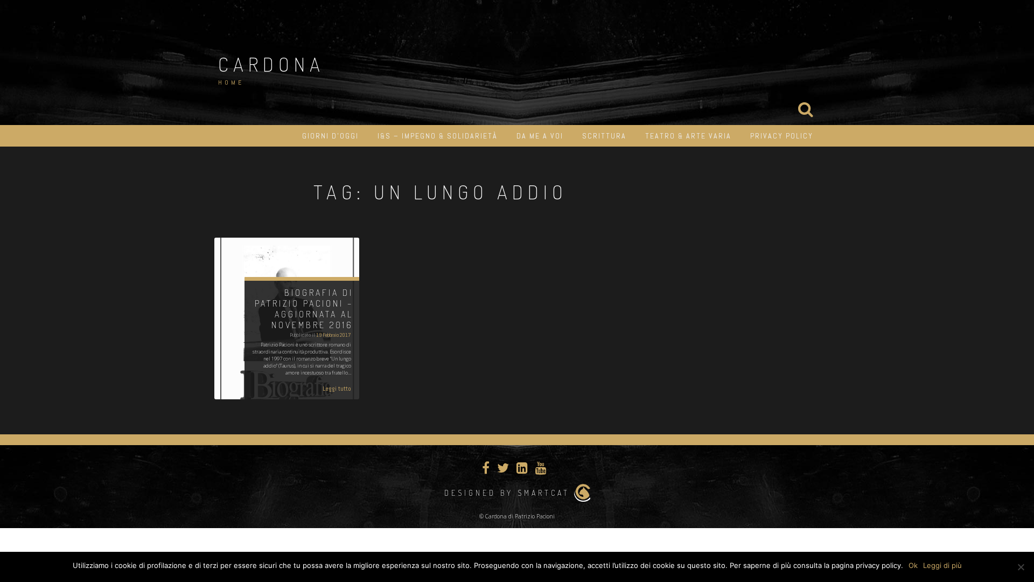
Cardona (271, 64)
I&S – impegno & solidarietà (438, 136)
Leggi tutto (337, 388)
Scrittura (604, 136)
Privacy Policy (781, 136)
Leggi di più (942, 565)
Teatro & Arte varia (688, 136)
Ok (913, 565)
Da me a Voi (539, 136)
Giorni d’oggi (330, 136)
